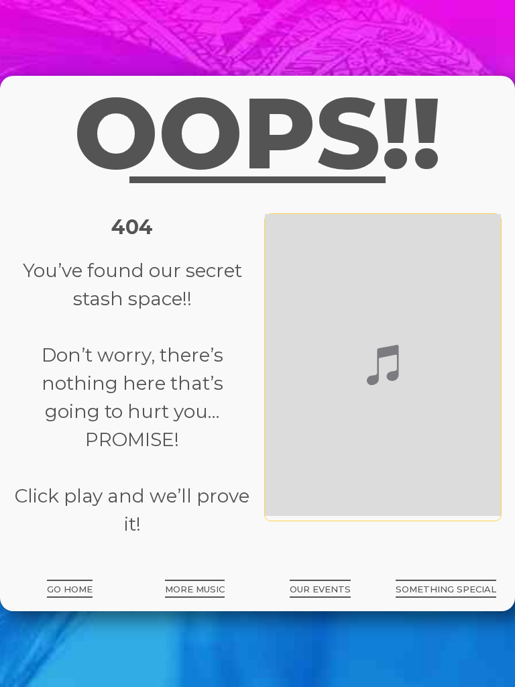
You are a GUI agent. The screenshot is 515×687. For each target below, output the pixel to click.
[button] (70, 589)
